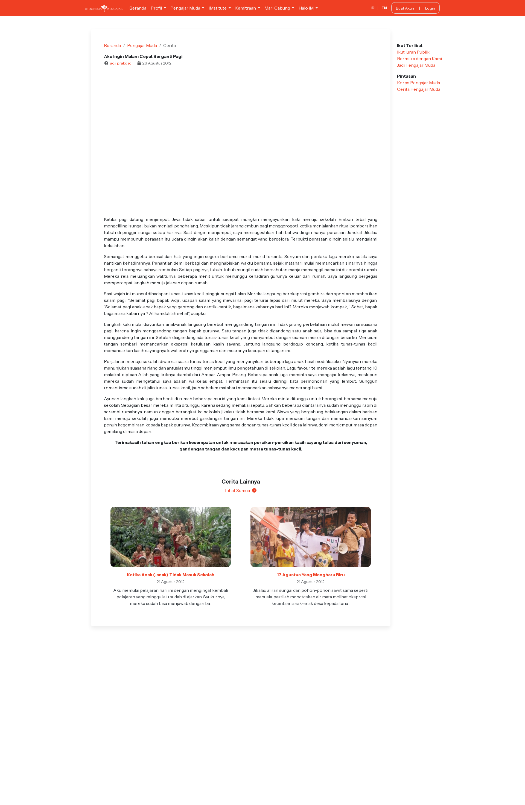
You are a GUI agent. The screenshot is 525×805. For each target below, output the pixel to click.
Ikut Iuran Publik (413, 52)
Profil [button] (157, 8)
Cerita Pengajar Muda (418, 89)
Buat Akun (405, 8)
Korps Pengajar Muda (418, 82)
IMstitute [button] (218, 8)
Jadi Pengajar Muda (416, 65)
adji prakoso (121, 63)
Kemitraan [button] (246, 8)
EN (384, 7)
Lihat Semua (237, 490)
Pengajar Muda (142, 45)
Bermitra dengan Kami (419, 58)
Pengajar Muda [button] (185, 8)
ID (373, 7)
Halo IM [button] (306, 8)
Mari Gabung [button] (277, 8)
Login (430, 8)
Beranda (137, 8)
